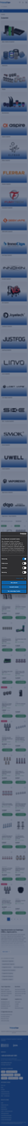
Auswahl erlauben (14, 586)
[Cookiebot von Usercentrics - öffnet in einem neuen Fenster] (20, 534)
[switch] (24, 563)
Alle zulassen (14, 582)
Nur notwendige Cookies (14, 591)
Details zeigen (19, 578)
